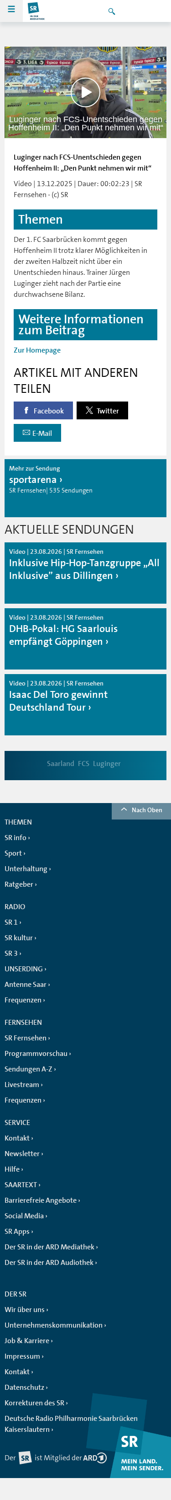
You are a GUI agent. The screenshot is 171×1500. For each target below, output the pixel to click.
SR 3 (11, 953)
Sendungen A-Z (28, 1069)
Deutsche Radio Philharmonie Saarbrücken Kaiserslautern (71, 1424)
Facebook (48, 411)
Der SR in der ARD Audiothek (49, 1262)
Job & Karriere (27, 1340)
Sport (13, 853)
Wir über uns (25, 1309)
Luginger (107, 763)
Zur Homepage (37, 350)
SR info (15, 837)
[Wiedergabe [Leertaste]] (85, 92)
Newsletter (22, 1153)
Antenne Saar (26, 984)
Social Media (24, 1216)
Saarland (60, 763)
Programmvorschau (36, 1053)
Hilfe (12, 1169)
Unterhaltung (26, 868)
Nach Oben (147, 810)
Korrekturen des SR (34, 1403)
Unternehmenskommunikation (54, 1325)
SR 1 (11, 922)
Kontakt (17, 1138)
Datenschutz (24, 1387)
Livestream (22, 1084)
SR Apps (17, 1231)
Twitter (107, 411)
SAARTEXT (21, 1184)
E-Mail (42, 433)
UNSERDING (24, 969)
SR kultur (19, 938)
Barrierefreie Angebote (41, 1200)
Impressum (22, 1356)
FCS (83, 763)
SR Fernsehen (26, 1038)
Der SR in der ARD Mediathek (49, 1247)
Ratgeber (19, 884)
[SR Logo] (36, 11)
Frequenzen (23, 1000)
